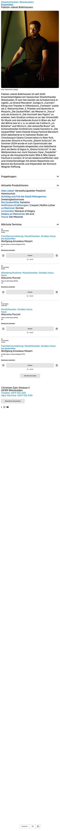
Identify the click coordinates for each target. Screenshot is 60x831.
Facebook (1, 407)
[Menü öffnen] (38, 826)
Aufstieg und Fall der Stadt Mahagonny (23, 196)
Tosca (4, 216)
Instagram (4, 407)
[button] (30, 176)
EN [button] (33, 826)
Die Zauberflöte (10, 202)
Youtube (8, 407)
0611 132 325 (18, 392)
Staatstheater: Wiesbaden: (17, 2)
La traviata (7, 211)
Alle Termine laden (30, 376)
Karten (30, 255)
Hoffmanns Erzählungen (14, 205)
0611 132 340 (25, 395)
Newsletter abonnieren (13, 401)
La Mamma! (7, 208)
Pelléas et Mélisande (13, 214)
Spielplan (24, 826)
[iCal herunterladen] (57, 255)
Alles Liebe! (7, 190)
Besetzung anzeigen (8, 250)
